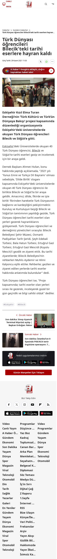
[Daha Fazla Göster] (52, 61)
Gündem (8, 437)
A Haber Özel (10, 433)
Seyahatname (28, 461)
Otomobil (8, 479)
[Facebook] (9, 405)
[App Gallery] (44, 362)
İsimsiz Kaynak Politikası (28, 554)
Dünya (6, 456)
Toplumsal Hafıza (28, 442)
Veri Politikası (28, 522)
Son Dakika (9, 447)
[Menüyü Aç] (53, 4)
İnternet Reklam (28, 503)
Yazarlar (7, 498)
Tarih (5, 489)
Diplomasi (26, 470)
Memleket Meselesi (28, 456)
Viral (5, 470)
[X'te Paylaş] (40, 61)
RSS (22, 508)
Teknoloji (8, 475)
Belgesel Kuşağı (28, 465)
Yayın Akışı (27, 536)
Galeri (6, 503)
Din (4, 484)
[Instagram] (24, 405)
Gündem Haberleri (20, 30)
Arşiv (23, 531)
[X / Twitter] (17, 405)
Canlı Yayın (9, 428)
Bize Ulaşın (27, 512)
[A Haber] (28, 4)
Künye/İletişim (28, 517)
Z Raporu (26, 493)
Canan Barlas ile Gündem (28, 447)
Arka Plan (26, 451)
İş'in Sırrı (26, 484)
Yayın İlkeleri (28, 549)
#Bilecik (21, 304)
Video (6, 424)
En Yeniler (8, 508)
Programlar (27, 424)
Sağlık (6, 493)
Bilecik (36, 150)
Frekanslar (27, 526)
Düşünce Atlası (28, 428)
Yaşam (6, 451)
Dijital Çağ (26, 489)
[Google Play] (30, 362)
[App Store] (14, 362)
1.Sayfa (24, 498)
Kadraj (24, 437)
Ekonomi (8, 442)
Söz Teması (27, 475)
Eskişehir (8, 146)
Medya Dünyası (28, 479)
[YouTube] (32, 405)
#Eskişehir (9, 304)
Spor (5, 461)
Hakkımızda (28, 545)
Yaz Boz (25, 433)
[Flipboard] (40, 405)
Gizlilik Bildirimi (28, 540)
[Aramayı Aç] (46, 4)
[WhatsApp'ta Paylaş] (46, 61)
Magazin (7, 465)
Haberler (6, 30)
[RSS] (48, 405)
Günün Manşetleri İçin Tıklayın (28, 372)
